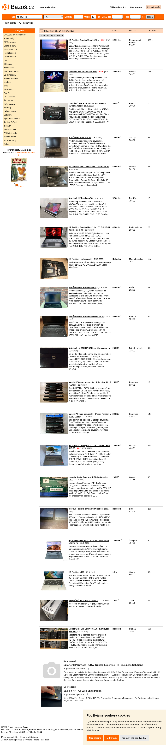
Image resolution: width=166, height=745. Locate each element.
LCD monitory (10, 75)
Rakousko (44, 740)
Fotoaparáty (9, 38)
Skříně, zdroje (10, 111)
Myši (6, 86)
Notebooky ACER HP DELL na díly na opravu (89, 348)
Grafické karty (10, 46)
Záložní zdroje (10, 137)
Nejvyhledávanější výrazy (26, 737)
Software (8, 115)
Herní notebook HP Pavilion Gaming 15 (86, 316)
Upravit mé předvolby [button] (134, 738)
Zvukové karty (10, 140)
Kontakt (32, 729)
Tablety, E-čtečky (11, 122)
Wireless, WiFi (10, 129)
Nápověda (6, 729)
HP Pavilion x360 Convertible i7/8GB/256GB (89, 167)
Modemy (8, 82)
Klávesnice (9, 68)
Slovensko (27, 740)
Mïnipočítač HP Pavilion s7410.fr (83, 600)
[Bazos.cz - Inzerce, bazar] (18, 9)
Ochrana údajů (61, 729)
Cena (115, 30)
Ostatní (7, 144)
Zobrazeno (152, 30)
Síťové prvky (9, 104)
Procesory (8, 100)
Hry (5, 60)
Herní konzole (10, 53)
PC (19, 23)
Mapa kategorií (7, 737)
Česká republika (14, 740)
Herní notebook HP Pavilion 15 (82, 287)
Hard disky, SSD (11, 49)
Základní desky (10, 133)
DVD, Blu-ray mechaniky (14, 35)
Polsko (36, 740)
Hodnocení (23, 729)
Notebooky (8, 89)
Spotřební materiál (12, 118)
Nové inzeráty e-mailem (52, 35)
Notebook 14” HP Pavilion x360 (83, 72)
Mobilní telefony (11, 78)
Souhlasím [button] (95, 738)
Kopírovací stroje (11, 71)
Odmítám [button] (112, 738)
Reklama (41, 729)
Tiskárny (7, 126)
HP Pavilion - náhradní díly (81, 259)
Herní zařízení (10, 57)
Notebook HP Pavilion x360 (81, 198)
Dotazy (15, 729)
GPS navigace (10, 42)
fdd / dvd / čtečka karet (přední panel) (86, 509)
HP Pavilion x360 (76, 572)
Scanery (7, 108)
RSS (71, 729)
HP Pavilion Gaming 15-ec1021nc (84, 40)
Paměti (7, 93)
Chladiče (8, 64)
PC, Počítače (9, 97)
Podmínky (50, 729)
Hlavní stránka (10, 23)
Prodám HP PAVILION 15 (80, 137)
